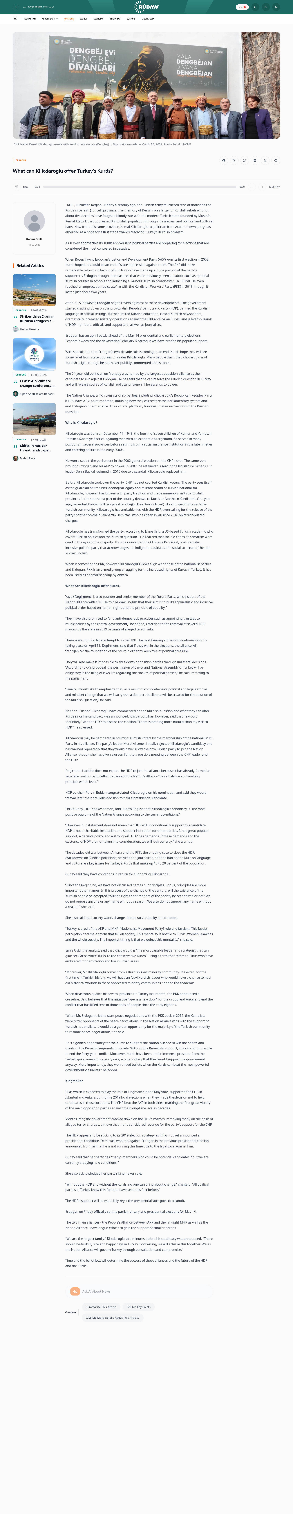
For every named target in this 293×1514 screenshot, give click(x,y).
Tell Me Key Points (139, 1307)
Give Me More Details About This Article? (112, 1317)
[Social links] (16, 7)
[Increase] (262, 187)
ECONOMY (98, 18)
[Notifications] (276, 7)
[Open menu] (15, 19)
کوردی (51, 7)
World (83, 18)
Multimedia (148, 18)
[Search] (255, 7)
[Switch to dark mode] (266, 7)
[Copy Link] (275, 160)
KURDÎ (45, 7)
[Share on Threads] (265, 160)
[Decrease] (252, 187)
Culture (131, 18)
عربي (24, 7)
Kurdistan (30, 18)
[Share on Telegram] (255, 160)
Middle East (48, 18)
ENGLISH (38, 7)
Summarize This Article (101, 1307)
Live (240, 7)
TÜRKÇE (31, 7)
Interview (115, 18)
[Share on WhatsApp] (244, 160)
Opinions (69, 18)
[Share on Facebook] (223, 160)
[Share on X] (234, 160)
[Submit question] (75, 1291)
